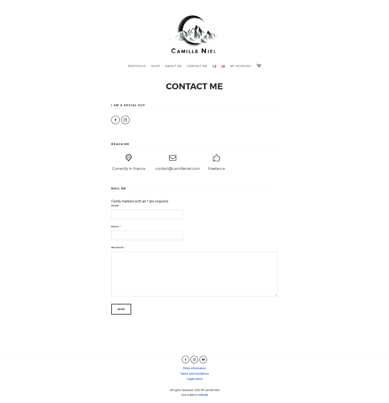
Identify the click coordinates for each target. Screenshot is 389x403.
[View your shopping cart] (258, 65)
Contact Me (197, 66)
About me (173, 66)
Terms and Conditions (194, 373)
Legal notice (195, 378)
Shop (155, 66)
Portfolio (137, 66)
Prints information (194, 368)
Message (118, 247)
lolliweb (203, 394)
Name (115, 205)
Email (116, 226)
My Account (240, 66)
